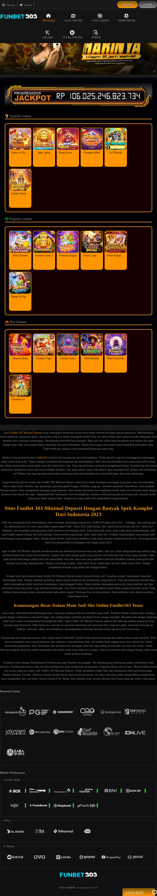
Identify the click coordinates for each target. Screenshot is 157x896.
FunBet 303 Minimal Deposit (26, 432)
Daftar (127, 4)
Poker (96, 37)
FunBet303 (41, 457)
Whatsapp (10, 5)
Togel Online (72, 37)
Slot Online (74, 20)
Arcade (47, 37)
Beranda (48, 20)
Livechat (134, 893)
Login (148, 4)
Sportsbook (127, 20)
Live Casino (100, 20)
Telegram (27, 5)
